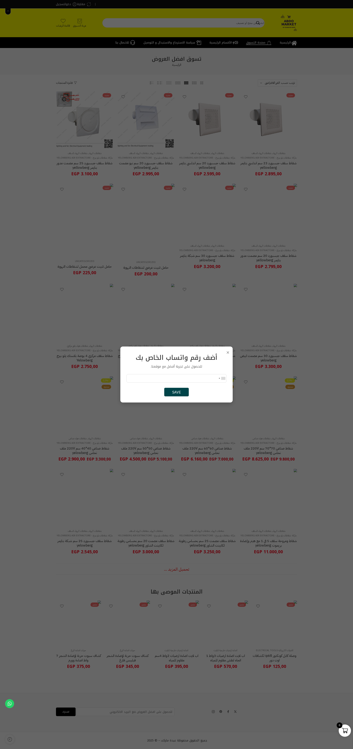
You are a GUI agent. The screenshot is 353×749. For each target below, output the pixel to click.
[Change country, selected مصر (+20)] (222, 378)
